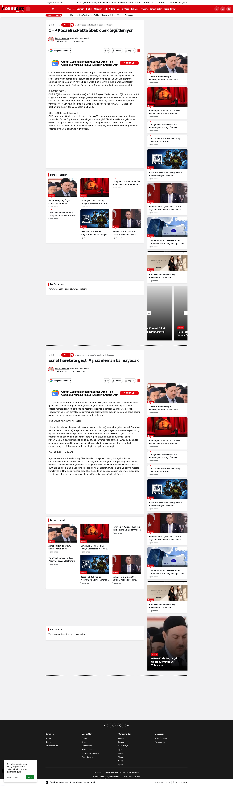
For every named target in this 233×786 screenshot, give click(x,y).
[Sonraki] (66, 15)
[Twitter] (113, 725)
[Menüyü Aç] (28, 8)
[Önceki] (63, 15)
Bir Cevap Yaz (57, 284)
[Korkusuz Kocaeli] (13, 8)
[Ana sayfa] (53, 9)
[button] (228, 8)
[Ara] (222, 8)
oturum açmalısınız (78, 289)
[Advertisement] (94, 148)
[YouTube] (128, 725)
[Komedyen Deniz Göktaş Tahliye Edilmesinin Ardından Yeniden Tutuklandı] (94, 193)
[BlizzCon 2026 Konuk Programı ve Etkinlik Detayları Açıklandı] (94, 224)
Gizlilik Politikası (12, 777)
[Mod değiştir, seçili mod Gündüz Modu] (216, 8)
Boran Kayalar (62, 38)
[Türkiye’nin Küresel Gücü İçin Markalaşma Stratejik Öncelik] (126, 193)
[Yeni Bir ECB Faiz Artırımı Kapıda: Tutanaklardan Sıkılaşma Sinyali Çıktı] (167, 233)
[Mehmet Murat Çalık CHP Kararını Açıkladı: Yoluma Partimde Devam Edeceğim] (126, 224)
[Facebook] (105, 725)
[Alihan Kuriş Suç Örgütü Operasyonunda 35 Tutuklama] (62, 193)
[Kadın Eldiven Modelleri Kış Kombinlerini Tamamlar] (167, 267)
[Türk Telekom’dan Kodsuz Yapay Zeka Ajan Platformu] (62, 224)
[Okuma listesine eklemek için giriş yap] (139, 51)
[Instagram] (120, 725)
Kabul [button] (30, 777)
